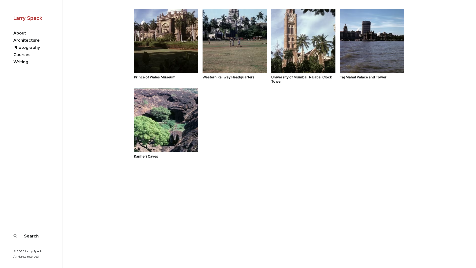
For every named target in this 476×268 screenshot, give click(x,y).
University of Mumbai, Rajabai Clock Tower (301, 79)
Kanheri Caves (146, 156)
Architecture (26, 40)
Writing (20, 62)
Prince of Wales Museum (155, 77)
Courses (21, 54)
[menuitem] (31, 33)
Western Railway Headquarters (229, 77)
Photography (26, 47)
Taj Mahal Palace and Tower (363, 77)
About (19, 33)
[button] (166, 41)
